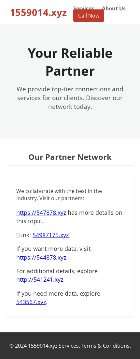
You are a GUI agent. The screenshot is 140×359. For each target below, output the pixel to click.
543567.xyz (31, 302)
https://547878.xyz (41, 212)
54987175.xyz (51, 235)
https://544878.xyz (41, 257)
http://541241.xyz (39, 279)
